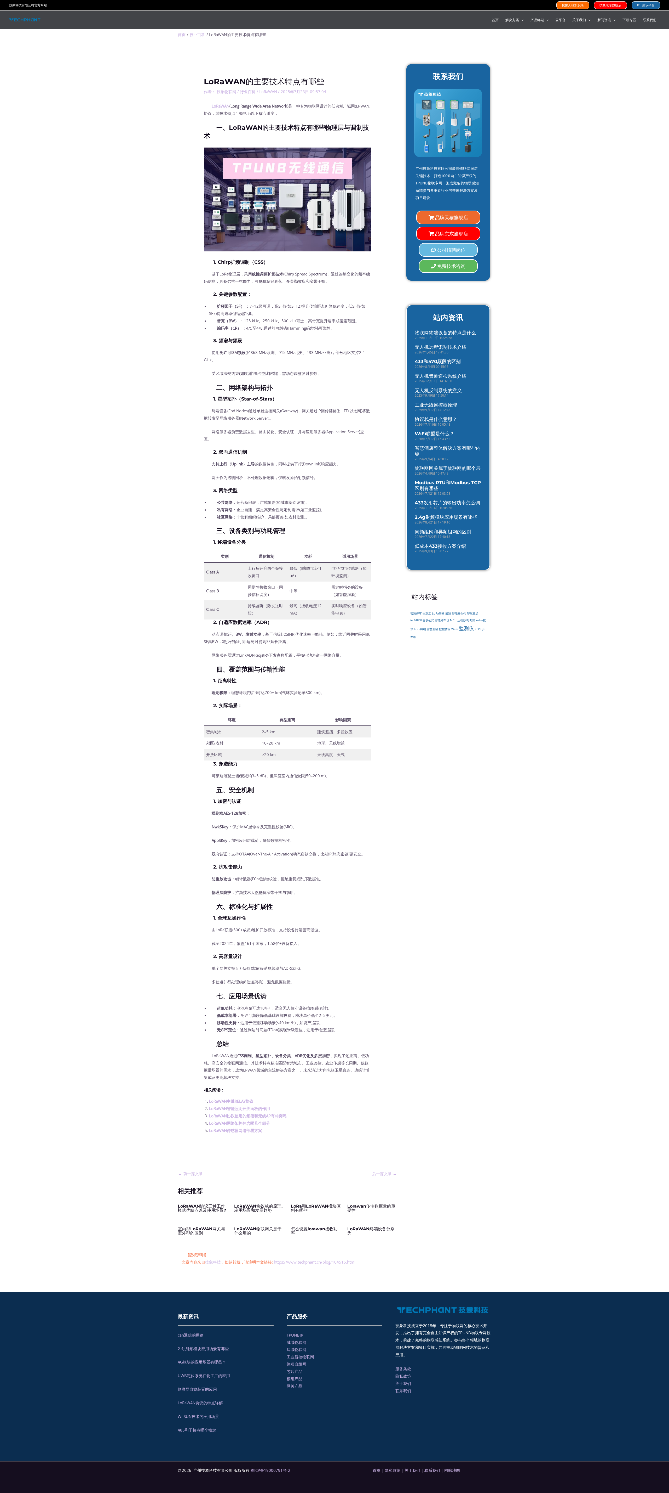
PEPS (478, 629)
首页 (376, 1470)
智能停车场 (442, 620)
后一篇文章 (384, 1173)
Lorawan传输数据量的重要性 (371, 1208)
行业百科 (248, 91)
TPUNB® (295, 1335)
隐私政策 (403, 1376)
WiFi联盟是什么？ (434, 434)
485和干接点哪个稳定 (197, 1430)
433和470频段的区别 (438, 361)
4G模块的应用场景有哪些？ (202, 1362)
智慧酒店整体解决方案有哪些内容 (448, 451)
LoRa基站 (438, 613)
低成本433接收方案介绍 (440, 546)
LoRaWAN (268, 91)
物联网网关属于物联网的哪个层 (448, 468)
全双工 (427, 613)
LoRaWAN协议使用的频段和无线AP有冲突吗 (247, 1115)
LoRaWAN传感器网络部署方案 (235, 1130)
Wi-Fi (454, 629)
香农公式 (428, 620)
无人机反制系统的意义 (438, 390)
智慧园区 (432, 629)
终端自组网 (296, 1364)
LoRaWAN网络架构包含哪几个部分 (239, 1123)
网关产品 (294, 1386)
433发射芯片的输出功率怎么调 (447, 503)
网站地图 (452, 1470)
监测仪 (466, 628)
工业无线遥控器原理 (436, 405)
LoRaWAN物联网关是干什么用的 (257, 1231)
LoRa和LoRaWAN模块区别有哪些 (316, 1208)
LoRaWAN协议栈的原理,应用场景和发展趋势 (258, 1208)
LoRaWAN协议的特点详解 (200, 1402)
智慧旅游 (472, 613)
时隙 (472, 620)
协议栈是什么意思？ (436, 419)
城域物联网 (296, 1342)
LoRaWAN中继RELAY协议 (231, 1101)
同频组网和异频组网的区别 (443, 532)
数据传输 (445, 629)
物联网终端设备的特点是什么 (445, 333)
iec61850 (416, 620)
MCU (453, 620)
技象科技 (213, 1262)
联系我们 (403, 1390)
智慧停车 (416, 613)
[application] (521, 20)
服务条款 (403, 1368)
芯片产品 (294, 1371)
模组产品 (294, 1378)
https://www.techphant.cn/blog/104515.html (314, 1262)
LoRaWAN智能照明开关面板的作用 (239, 1108)
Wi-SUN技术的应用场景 (198, 1416)
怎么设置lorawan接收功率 (314, 1231)
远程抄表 (463, 620)
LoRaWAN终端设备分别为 (371, 1231)
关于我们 (403, 1383)
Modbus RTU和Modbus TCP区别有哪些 (448, 485)
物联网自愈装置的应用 (197, 1389)
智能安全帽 (459, 613)
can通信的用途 (191, 1335)
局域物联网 (296, 1349)
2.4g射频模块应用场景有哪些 (446, 517)
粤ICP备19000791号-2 (270, 1470)
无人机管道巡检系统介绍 (440, 376)
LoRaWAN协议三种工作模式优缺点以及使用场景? (202, 1208)
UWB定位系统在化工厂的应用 (204, 1375)
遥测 (448, 613)
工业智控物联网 (300, 1356)
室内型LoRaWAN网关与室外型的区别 (201, 1231)
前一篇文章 (190, 1173)
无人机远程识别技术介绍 (440, 347)
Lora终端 (420, 629)
